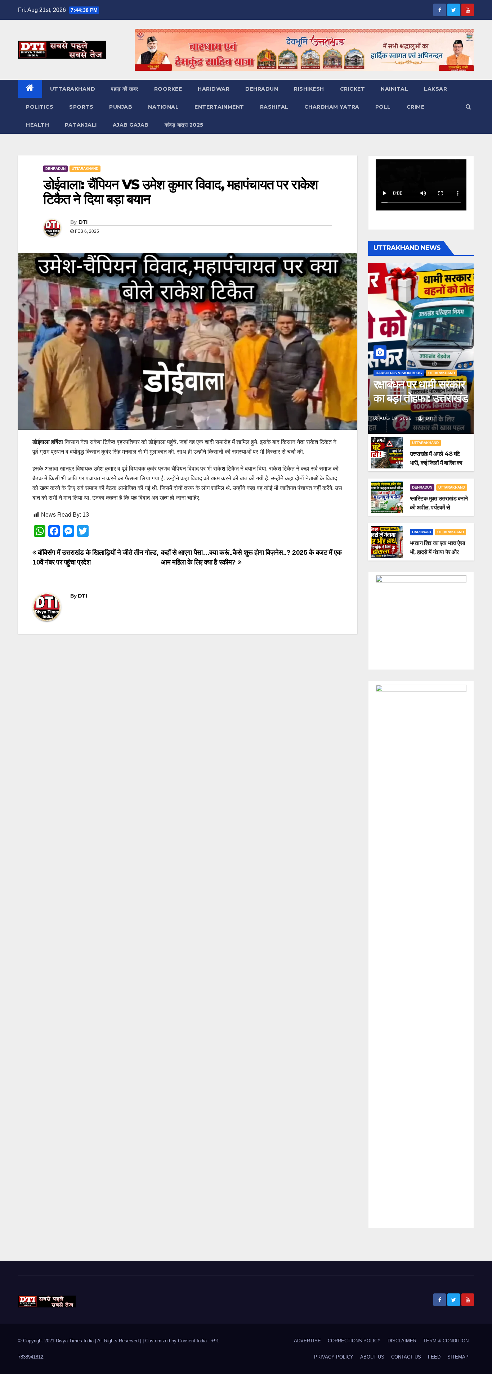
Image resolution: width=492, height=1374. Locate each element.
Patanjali (81, 125)
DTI (83, 222)
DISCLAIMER (402, 1340)
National (163, 107)
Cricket (352, 89)
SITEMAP (458, 1357)
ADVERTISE (307, 1340)
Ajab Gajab (131, 125)
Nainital (394, 89)
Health (37, 125)
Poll (383, 107)
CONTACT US (406, 1357)
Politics (39, 107)
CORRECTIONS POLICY (354, 1340)
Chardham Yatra (331, 107)
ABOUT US (372, 1357)
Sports (81, 107)
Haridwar (213, 89)
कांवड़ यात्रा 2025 (184, 125)
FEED (434, 1357)
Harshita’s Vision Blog (399, 373)
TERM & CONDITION (446, 1340)
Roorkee (168, 89)
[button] (468, 107)
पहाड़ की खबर (124, 89)
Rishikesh (309, 89)
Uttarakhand (72, 89)
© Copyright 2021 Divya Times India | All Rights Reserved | (80, 1340)
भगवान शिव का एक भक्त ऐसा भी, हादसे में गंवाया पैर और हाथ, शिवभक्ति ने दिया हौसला (438, 552)
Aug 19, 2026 (396, 418)
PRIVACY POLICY (333, 1357)
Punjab (120, 107)
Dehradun (261, 89)
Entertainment (219, 107)
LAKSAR (435, 89)
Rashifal (274, 107)
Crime (416, 107)
